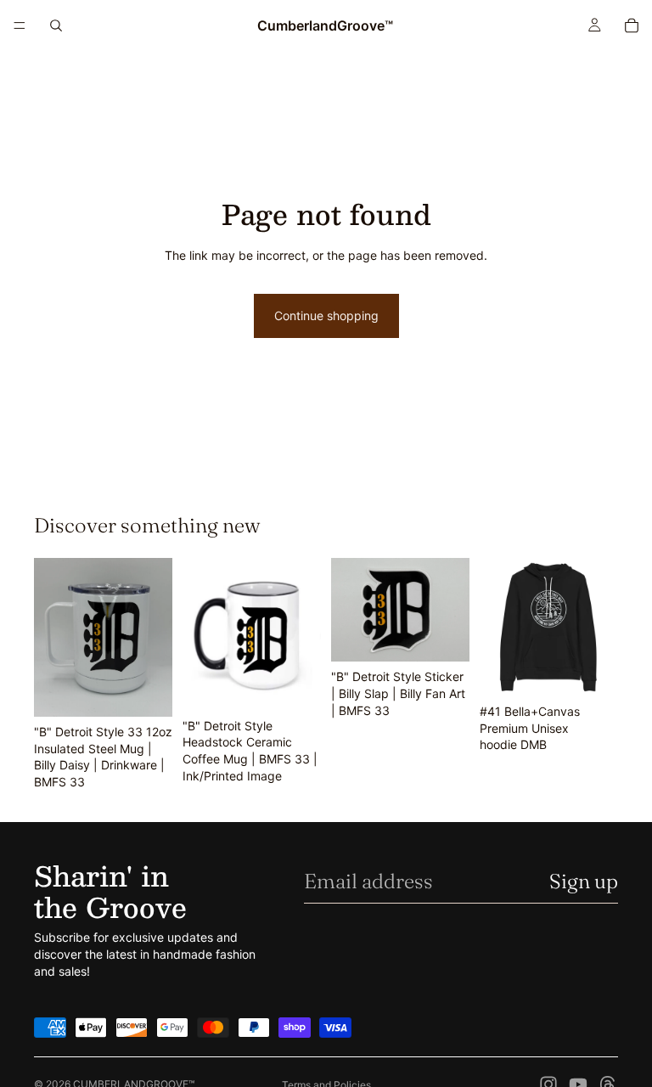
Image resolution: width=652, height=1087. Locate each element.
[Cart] (631, 25)
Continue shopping (326, 315)
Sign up (583, 881)
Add (160, 690)
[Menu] (19, 25)
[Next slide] (153, 637)
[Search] (56, 25)
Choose (606, 670)
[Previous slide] (52, 637)
